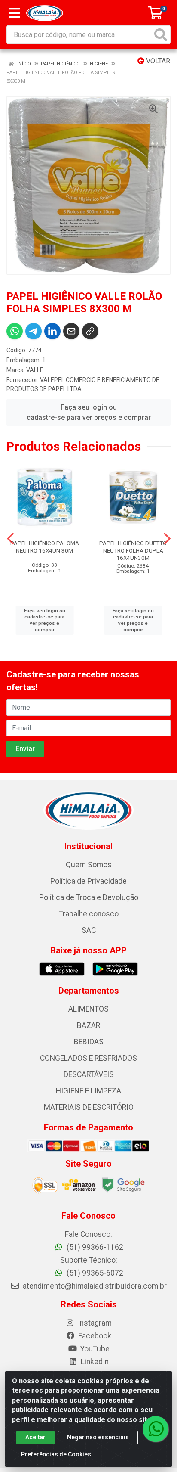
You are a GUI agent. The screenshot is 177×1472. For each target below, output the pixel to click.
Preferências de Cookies (56, 1454)
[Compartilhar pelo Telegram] (33, 331)
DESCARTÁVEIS (89, 1074)
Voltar (157, 61)
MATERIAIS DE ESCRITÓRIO (89, 1107)
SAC (89, 930)
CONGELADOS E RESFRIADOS (88, 1058)
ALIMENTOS (88, 1009)
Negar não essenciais (98, 1437)
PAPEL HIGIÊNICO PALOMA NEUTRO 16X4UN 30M (44, 547)
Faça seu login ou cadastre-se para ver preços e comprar (89, 412)
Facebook (93, 1336)
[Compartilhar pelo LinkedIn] (52, 331)
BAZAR (88, 1025)
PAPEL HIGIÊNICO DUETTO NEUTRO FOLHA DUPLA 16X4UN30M (133, 550)
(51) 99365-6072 (94, 1273)
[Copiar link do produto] (90, 331)
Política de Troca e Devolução (88, 897)
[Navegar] (10, 538)
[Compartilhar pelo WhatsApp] (14, 331)
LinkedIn (94, 1361)
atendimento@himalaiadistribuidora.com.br (95, 1286)
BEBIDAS (89, 1041)
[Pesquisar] (161, 34)
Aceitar (35, 1437)
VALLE (34, 369)
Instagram (94, 1323)
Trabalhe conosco (89, 914)
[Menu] (14, 13)
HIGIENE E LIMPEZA (88, 1091)
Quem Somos (89, 864)
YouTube (94, 1349)
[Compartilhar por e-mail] (71, 331)
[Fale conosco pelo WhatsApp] (155, 1429)
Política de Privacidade (88, 881)
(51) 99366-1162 (94, 1247)
